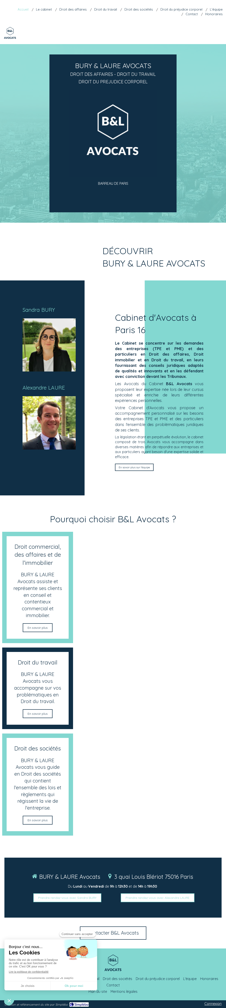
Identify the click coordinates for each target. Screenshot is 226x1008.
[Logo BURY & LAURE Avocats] (10, 40)
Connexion (213, 1003)
